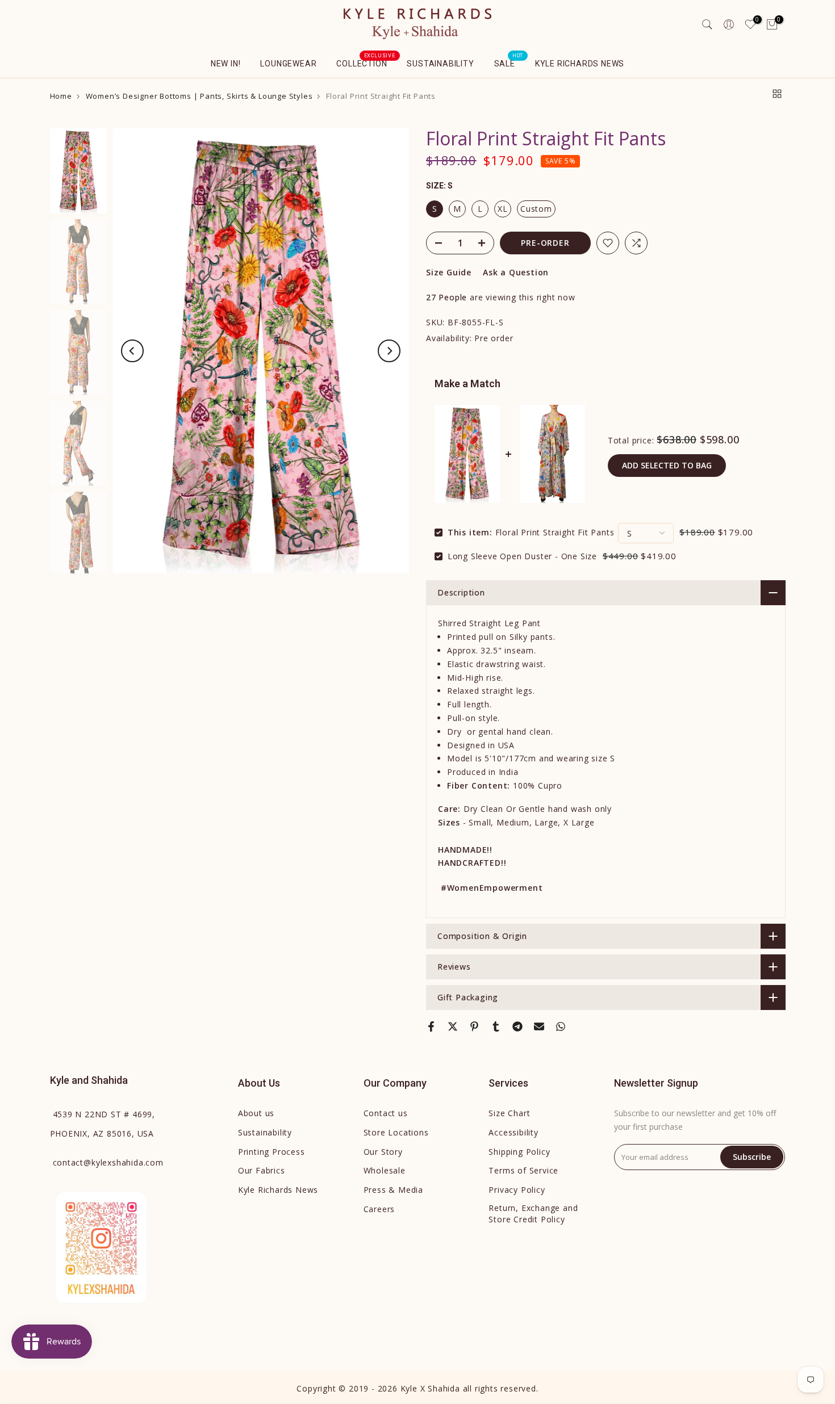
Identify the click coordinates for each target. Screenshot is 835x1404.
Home (61, 96)
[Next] (389, 351)
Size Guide (448, 272)
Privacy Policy (517, 1189)
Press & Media (393, 1189)
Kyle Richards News (579, 63)
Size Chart (509, 1113)
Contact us (386, 1113)
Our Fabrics (261, 1170)
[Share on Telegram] (517, 1026)
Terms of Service (523, 1170)
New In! (226, 63)
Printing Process (271, 1151)
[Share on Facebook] (431, 1026)
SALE (509, 62)
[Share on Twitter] (453, 1026)
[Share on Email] (539, 1026)
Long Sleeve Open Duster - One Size (522, 556)
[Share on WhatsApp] (561, 1026)
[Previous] (132, 351)
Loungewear (288, 63)
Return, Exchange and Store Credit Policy (533, 1213)
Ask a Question (516, 272)
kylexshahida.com (108, 1162)
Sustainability (440, 63)
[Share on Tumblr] (496, 1026)
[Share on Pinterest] (474, 1026)
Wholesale (385, 1170)
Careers (379, 1209)
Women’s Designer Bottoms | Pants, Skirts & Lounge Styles (199, 96)
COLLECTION (365, 62)
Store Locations (396, 1132)
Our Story (383, 1151)
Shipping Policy (519, 1151)
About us (256, 1113)
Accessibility (513, 1132)
